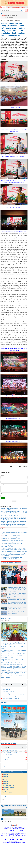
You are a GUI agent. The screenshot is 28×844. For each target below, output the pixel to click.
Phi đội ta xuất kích (7, 757)
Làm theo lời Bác (13, 15)
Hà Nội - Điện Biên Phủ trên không (10, 750)
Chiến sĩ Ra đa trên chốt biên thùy (10, 752)
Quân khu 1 (5, 774)
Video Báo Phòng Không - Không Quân (11, 562)
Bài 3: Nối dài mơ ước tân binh (9, 696)
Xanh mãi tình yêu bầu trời (8, 691)
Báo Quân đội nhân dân (8, 787)
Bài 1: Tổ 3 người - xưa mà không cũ (10, 693)
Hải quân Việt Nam (7, 791)
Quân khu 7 (5, 783)
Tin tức (3, 15)
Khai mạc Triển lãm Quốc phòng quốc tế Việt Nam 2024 (13, 653)
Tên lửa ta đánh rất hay (8, 754)
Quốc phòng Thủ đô (7, 792)
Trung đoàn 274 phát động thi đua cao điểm (11, 535)
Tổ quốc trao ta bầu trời (8, 756)
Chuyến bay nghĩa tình (5, 584)
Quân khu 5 (5, 781)
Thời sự (3, 13)
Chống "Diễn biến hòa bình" (7, 17)
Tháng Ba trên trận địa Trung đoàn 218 (11, 698)
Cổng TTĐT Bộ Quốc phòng (9, 785)
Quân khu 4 (5, 779)
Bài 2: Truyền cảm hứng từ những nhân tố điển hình (14, 694)
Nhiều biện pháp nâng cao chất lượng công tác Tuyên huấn (14, 551)
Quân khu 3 (5, 777)
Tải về (26, 750)
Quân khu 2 (5, 776)
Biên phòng (5, 789)
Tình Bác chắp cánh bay (8, 759)
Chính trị (7, 15)
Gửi (15, 501)
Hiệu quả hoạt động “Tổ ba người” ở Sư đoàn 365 (12, 540)
